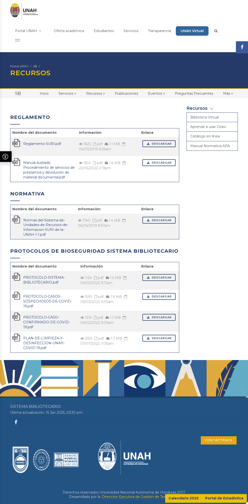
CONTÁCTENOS (218, 440)
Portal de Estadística (224, 498)
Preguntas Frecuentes (194, 93)
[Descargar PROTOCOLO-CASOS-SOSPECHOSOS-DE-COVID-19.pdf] (16, 295)
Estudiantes (104, 31)
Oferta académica (69, 31)
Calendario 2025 (184, 498)
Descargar (161, 143)
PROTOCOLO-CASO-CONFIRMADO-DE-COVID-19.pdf (46, 322)
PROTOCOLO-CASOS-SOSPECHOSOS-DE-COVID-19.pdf (47, 301)
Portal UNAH (26, 31)
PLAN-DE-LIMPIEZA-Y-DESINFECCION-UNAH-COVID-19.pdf (44, 343)
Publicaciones (126, 93)
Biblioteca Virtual (204, 117)
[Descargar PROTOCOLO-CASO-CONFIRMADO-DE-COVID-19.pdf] (16, 316)
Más (228, 93)
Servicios (131, 31)
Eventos (156, 93)
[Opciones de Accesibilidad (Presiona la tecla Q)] (6, 156)
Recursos (95, 93)
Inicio (44, 93)
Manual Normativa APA (210, 146)
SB (35, 66)
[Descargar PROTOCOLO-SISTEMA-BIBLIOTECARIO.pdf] (16, 276)
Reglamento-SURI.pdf (42, 144)
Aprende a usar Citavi (208, 127)
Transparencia (159, 31)
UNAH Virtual (192, 31)
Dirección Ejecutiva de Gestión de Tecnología (140, 497)
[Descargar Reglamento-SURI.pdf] (16, 142)
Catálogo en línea (205, 136)
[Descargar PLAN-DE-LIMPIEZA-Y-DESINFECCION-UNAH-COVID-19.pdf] (16, 337)
